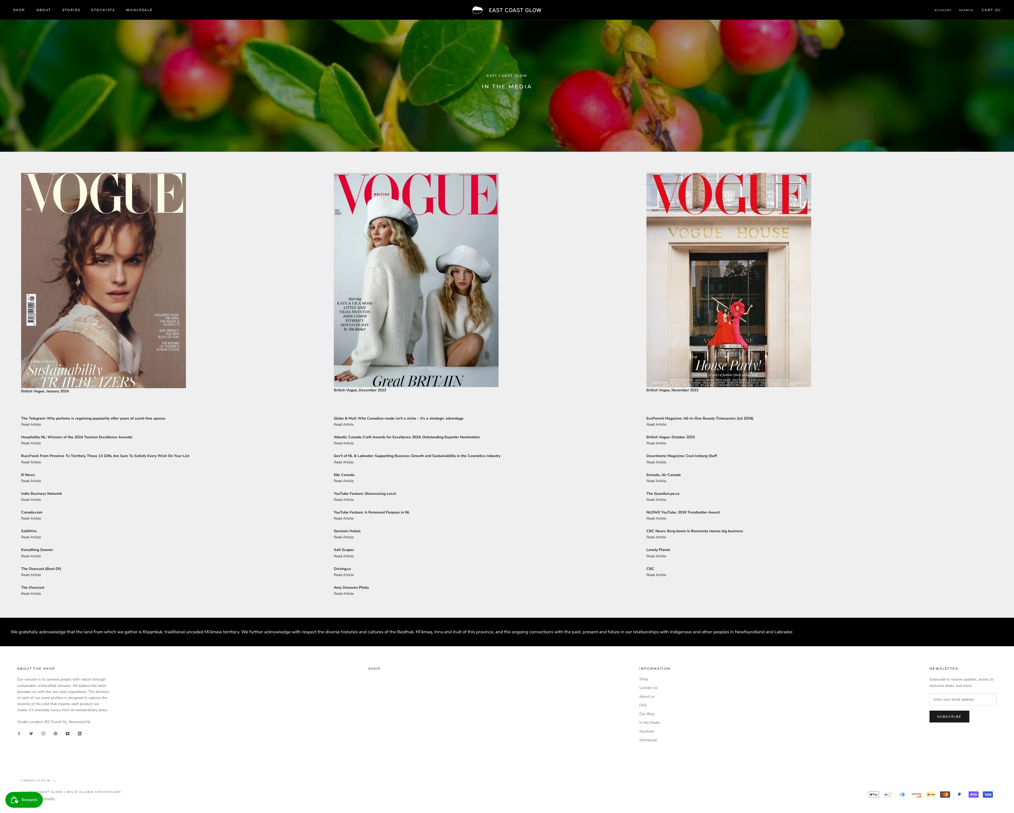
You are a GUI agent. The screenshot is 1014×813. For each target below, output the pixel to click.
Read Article (31, 424)
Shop (19, 10)
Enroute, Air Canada (663, 474)
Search (966, 10)
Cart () (991, 10)
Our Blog (646, 713)
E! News (28, 474)
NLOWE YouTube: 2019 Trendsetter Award (683, 512)
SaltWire (29, 531)
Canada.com (31, 512)
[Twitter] (31, 733)
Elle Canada (344, 474)
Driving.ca (342, 568)
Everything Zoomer (37, 549)
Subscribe (949, 717)
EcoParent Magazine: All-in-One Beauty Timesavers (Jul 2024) (699, 418)
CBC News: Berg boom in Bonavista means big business (694, 531)
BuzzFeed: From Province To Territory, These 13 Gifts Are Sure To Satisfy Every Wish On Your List (105, 455)
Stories (71, 10)
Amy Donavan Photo (351, 587)
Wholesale (139, 10)
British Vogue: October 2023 (670, 437)
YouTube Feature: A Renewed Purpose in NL (372, 512)
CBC (650, 568)
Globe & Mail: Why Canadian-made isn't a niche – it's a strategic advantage (398, 418)
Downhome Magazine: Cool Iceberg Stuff (681, 455)
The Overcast (32, 587)
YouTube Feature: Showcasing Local (365, 493)
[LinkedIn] (80, 733)
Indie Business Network (41, 493)
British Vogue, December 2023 (360, 390)
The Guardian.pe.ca (662, 493)
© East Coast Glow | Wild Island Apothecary (71, 792)
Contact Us (648, 687)
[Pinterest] (55, 733)
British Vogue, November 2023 (672, 390)
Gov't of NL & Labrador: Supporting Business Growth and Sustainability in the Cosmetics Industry (417, 455)
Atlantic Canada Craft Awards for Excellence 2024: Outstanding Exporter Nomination (407, 437)
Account (943, 10)
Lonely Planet (658, 549)
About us (647, 696)
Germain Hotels (347, 531)
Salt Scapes (344, 549)
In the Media (649, 722)
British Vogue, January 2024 (45, 391)
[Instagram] (43, 733)
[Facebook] (19, 733)
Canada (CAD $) (36, 780)
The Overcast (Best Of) (41, 568)
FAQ (643, 705)
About (43, 10)
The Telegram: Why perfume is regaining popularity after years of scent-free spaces (93, 418)
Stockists (103, 10)
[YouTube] (67, 733)
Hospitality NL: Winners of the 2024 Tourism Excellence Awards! (76, 437)
